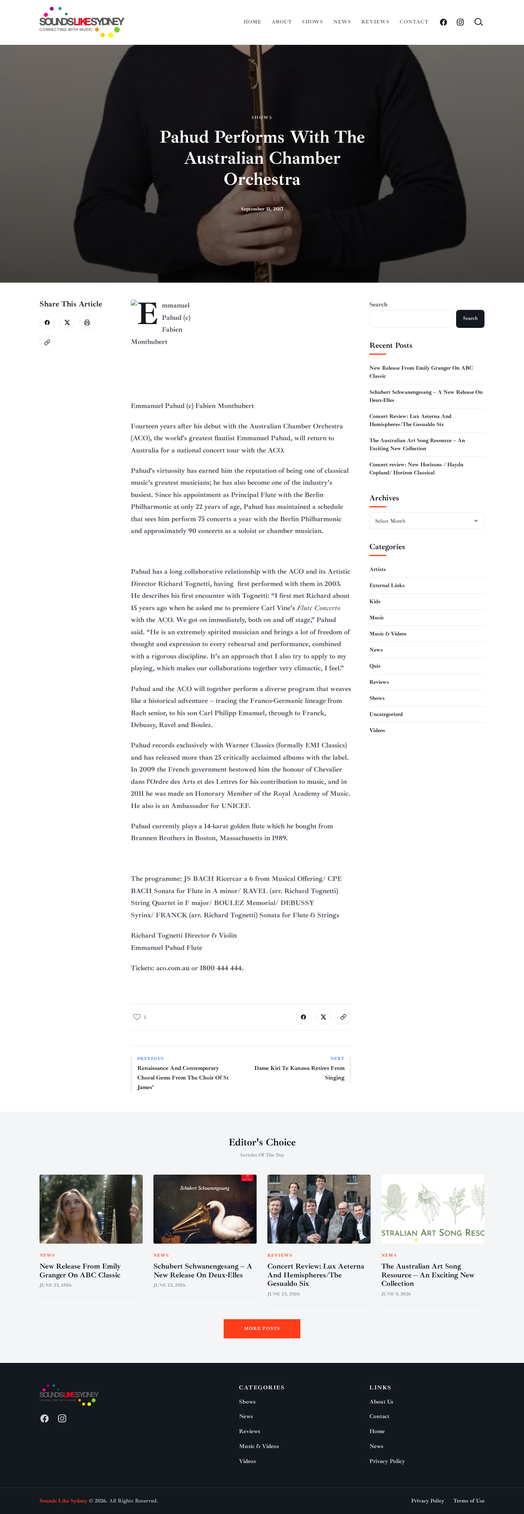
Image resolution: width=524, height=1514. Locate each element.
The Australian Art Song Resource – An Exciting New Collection (428, 1275)
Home (253, 22)
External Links (387, 585)
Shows (312, 22)
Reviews (375, 22)
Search (378, 304)
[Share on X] (67, 322)
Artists (377, 569)
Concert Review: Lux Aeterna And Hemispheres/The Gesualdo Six (315, 1275)
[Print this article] (87, 322)
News (342, 22)
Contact (414, 22)
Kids (375, 601)
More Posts (262, 1328)
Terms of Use (468, 1501)
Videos (377, 730)
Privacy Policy (387, 1461)
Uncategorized (386, 714)
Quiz (375, 665)
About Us (381, 1401)
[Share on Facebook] (47, 322)
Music (376, 617)
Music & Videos (388, 633)
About (282, 22)
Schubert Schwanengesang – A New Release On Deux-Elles (202, 1271)
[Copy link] (47, 342)
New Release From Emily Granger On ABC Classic (80, 1271)
